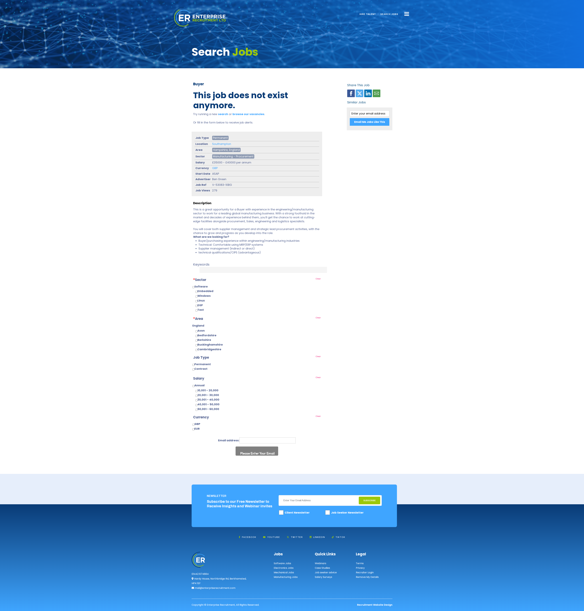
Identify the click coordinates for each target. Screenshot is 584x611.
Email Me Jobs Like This (369, 122)
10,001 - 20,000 (207, 390)
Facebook (249, 537)
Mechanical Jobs (284, 572)
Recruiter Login (365, 572)
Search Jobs (389, 14)
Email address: (228, 440)
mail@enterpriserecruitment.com (215, 588)
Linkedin (319, 537)
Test (200, 310)
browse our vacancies (248, 114)
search (223, 114)
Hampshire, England (226, 150)
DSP (200, 305)
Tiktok (340, 537)
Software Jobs (282, 563)
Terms (360, 563)
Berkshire (204, 340)
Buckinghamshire (210, 344)
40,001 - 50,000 (208, 404)
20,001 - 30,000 (208, 395)
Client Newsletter (297, 512)
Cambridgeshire (209, 349)
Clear (318, 278)
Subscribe (369, 500)
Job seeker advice (326, 572)
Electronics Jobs (284, 568)
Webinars (320, 563)
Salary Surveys (323, 577)
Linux (201, 300)
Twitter (297, 537)
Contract (200, 369)
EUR (197, 429)
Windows (204, 296)
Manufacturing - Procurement (233, 156)
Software (201, 286)
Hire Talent (368, 14)
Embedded (205, 291)
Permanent (220, 138)
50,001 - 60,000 (208, 409)
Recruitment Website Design (374, 605)
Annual (199, 385)
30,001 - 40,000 (208, 400)
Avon (201, 330)
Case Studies (322, 568)
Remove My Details (367, 577)
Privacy (360, 568)
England (198, 325)
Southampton (221, 144)
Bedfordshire (206, 335)
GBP (215, 168)
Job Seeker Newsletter (347, 512)
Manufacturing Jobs (286, 577)
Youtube (273, 537)
